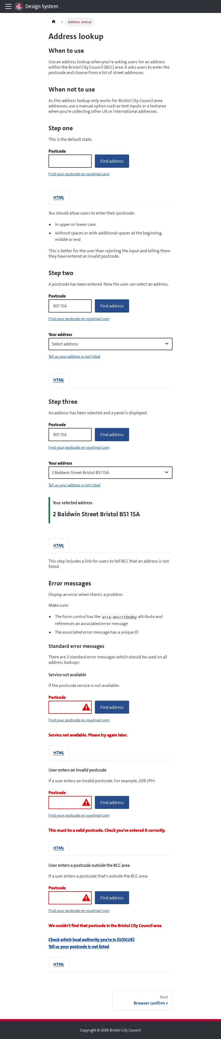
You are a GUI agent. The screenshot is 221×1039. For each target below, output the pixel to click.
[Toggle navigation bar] (8, 6)
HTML (58, 197)
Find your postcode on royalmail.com (79, 173)
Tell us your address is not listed (74, 356)
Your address (60, 334)
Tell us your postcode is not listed (79, 946)
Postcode (57, 151)
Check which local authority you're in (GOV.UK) (91, 939)
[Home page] (54, 21)
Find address (112, 161)
